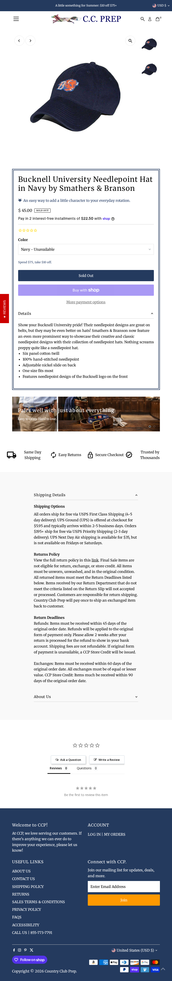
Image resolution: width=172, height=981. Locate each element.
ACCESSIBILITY (25, 925)
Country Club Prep (60, 971)
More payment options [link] (85, 302)
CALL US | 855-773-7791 (32, 932)
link (95, 560)
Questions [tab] (84, 768)
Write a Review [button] (109, 760)
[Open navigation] (16, 19)
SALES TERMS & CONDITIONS (38, 902)
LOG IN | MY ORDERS (106, 834)
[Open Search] (143, 19)
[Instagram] (19, 950)
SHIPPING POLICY (28, 886)
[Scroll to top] (163, 968)
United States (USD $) (135, 950)
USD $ (161, 5)
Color (23, 239)
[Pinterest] (25, 950)
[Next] (30, 41)
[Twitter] (31, 950)
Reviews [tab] (56, 768)
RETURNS (20, 894)
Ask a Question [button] (70, 760)
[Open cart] (157, 19)
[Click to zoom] (130, 41)
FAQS (17, 917)
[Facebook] (14, 950)
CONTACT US (23, 879)
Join (123, 900)
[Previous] (19, 41)
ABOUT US (21, 871)
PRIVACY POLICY (26, 909)
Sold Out (86, 275)
